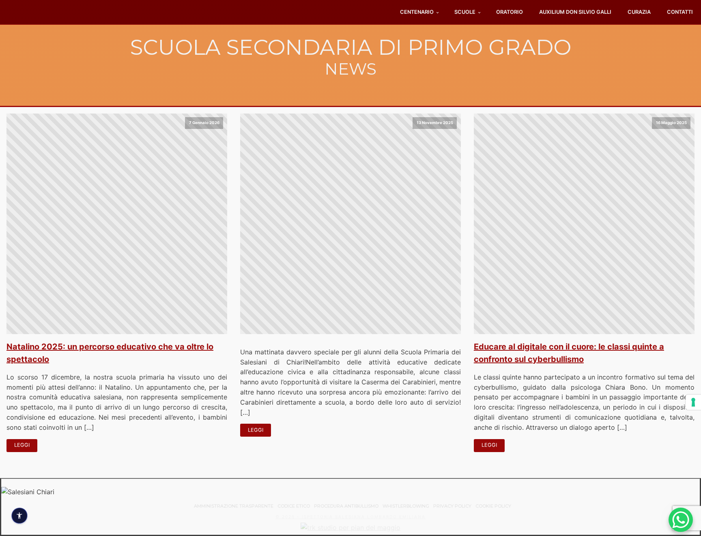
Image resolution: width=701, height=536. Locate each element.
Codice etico (293, 506)
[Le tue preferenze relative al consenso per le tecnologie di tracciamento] (693, 402)
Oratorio (509, 12)
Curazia (639, 12)
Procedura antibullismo (346, 506)
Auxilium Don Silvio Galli (575, 12)
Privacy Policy (452, 506)
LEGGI (22, 445)
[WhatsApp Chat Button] (681, 520)
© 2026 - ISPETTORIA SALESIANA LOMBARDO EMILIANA (350, 516)
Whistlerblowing (406, 506)
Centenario (417, 12)
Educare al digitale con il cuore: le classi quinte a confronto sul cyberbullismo (569, 353)
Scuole (464, 12)
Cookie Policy (493, 506)
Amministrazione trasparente (233, 506)
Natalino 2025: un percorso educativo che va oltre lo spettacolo (109, 353)
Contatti (680, 12)
